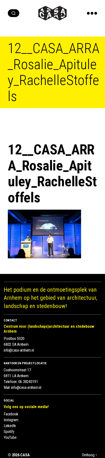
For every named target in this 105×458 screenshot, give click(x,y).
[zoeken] (13, 13)
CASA (25, 455)
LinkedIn (10, 425)
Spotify (9, 431)
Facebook (11, 414)
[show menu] (92, 13)
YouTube (10, 437)
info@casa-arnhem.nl (19, 350)
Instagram (11, 420)
